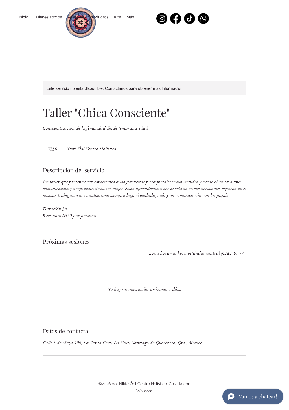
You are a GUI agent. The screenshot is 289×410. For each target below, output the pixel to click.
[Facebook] (175, 18)
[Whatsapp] (203, 18)
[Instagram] (161, 18)
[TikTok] (189, 18)
